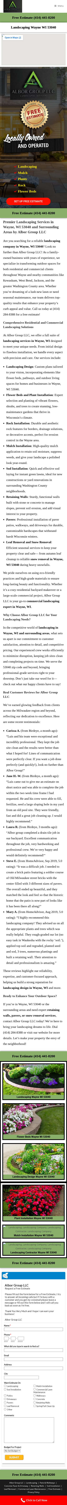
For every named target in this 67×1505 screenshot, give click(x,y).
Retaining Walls (37, 1486)
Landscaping (31, 1482)
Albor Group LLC (16, 1482)
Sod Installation (53, 1486)
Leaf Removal (10, 1489)
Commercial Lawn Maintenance (32, 1489)
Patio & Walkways (47, 1482)
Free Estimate (54, 1489)
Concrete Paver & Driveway (16, 1486)
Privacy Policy (33, 1492)
